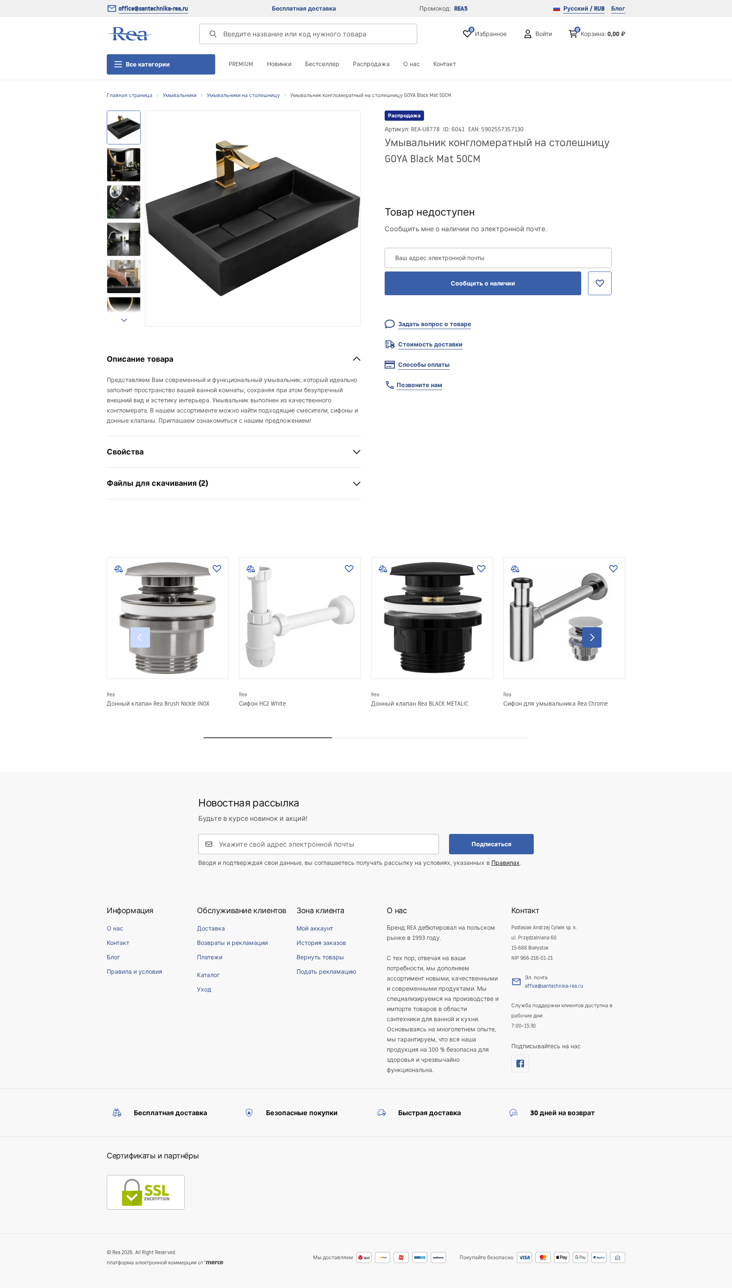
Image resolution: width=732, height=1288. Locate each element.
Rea (111, 694)
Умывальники (180, 95)
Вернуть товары (320, 957)
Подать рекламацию (326, 971)
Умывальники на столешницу (243, 95)
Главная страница (129, 95)
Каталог (208, 975)
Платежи (209, 957)
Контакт (444, 64)
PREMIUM (241, 64)
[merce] (214, 1262)
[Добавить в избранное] (216, 568)
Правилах (505, 863)
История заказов (321, 943)
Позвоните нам (419, 385)
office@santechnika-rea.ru (153, 8)
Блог (618, 8)
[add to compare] (118, 568)
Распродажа (371, 64)
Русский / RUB (583, 8)
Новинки (279, 64)
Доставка (211, 928)
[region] (124, 219)
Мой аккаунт (315, 928)
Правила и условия (134, 971)
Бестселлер (322, 64)
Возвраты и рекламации (232, 943)
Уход (204, 989)
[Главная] (130, 34)
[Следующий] (592, 637)
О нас (411, 64)
